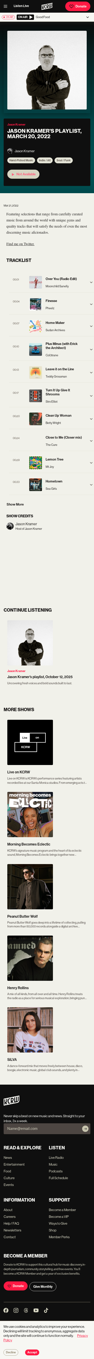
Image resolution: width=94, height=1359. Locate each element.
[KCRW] (11, 1104)
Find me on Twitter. (20, 243)
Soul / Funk (64, 160)
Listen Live (21, 6)
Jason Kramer (16, 671)
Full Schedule (58, 1178)
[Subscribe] (85, 1129)
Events (9, 1185)
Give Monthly (42, 1287)
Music (53, 1164)
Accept (32, 1352)
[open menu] (7, 6)
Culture (9, 1178)
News (8, 1157)
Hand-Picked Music (21, 160)
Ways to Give (58, 1223)
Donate (81, 6)
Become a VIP (59, 1217)
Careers (10, 1217)
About (8, 1210)
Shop (52, 1230)
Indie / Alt (45, 160)
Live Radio (56, 1157)
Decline (11, 1352)
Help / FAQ (11, 1223)
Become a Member (62, 1210)
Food (7, 1171)
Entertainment (14, 1164)
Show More (15, 504)
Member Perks (59, 1237)
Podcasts (56, 1171)
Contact (10, 1237)
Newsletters (12, 1230)
